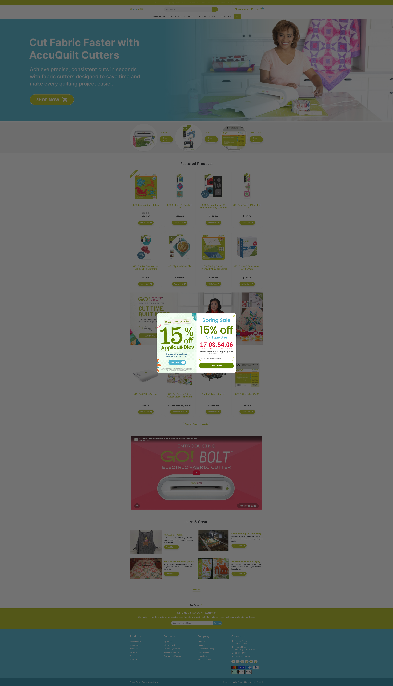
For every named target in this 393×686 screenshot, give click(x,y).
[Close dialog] (234, 316)
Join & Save (216, 365)
